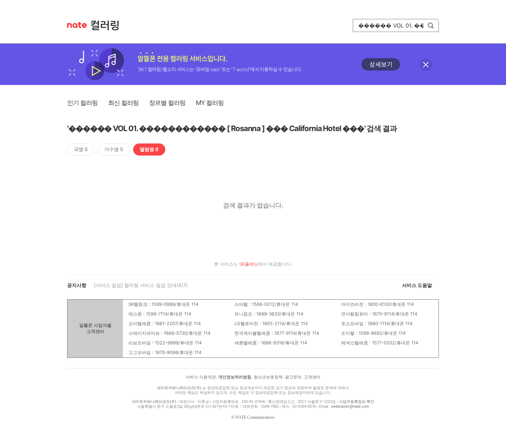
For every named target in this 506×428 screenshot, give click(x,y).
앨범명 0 (149, 149)
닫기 (426, 64)
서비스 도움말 (417, 285)
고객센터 (312, 377)
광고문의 (293, 377)
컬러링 (108, 25)
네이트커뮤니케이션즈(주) (179, 388)
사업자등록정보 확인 (356, 401)
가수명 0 (113, 149)
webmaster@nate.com (350, 406)
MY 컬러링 (210, 102)
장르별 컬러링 (167, 102)
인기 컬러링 (82, 102)
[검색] (431, 25)
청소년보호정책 (268, 377)
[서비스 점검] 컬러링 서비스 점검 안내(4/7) (141, 285)
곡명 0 (81, 149)
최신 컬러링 (123, 102)
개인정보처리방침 (234, 377)
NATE (77, 25)
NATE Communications (255, 417)
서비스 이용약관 (201, 377)
